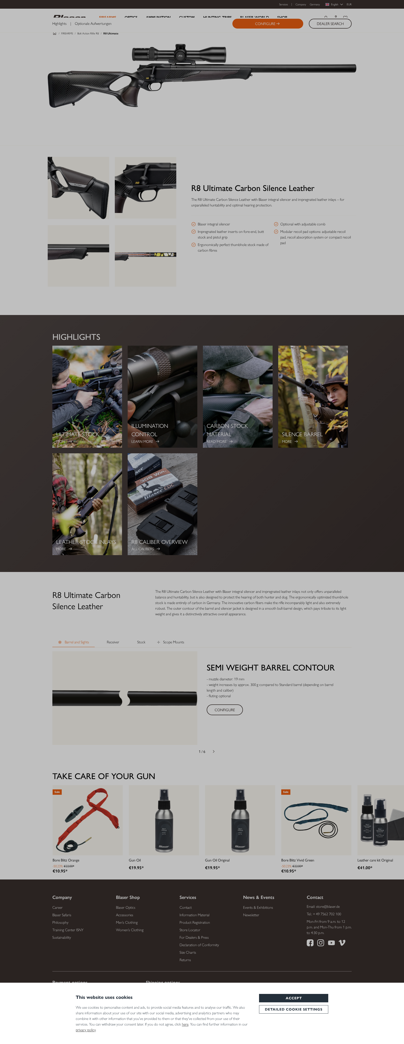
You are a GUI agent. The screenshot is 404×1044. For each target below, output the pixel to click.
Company (301, 4)
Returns (185, 960)
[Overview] (54, 34)
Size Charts (188, 952)
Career (57, 907)
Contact (186, 907)
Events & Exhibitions (258, 907)
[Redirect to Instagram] (320, 943)
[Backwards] (190, 751)
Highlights (59, 24)
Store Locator (190, 930)
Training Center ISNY (67, 930)
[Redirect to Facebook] (310, 943)
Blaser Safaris (61, 915)
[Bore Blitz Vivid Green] (316, 820)
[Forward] (213, 751)
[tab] (73, 642)
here (185, 1024)
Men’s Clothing (127, 922)
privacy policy (86, 1030)
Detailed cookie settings (293, 1009)
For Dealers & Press (194, 937)
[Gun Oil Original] (240, 820)
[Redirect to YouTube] (331, 943)
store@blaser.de (328, 906)
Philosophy (60, 922)
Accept (294, 998)
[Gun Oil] (164, 820)
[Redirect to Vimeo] (342, 943)
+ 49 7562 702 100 (327, 914)
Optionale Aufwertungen (93, 24)
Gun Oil (135, 860)
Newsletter (251, 915)
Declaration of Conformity (199, 945)
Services (283, 4)
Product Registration (195, 922)
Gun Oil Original (217, 860)
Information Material (194, 915)
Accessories (124, 915)
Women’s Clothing (130, 930)
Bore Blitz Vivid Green (297, 860)
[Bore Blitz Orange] (88, 820)
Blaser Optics (125, 907)
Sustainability (61, 937)
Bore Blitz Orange (66, 860)
